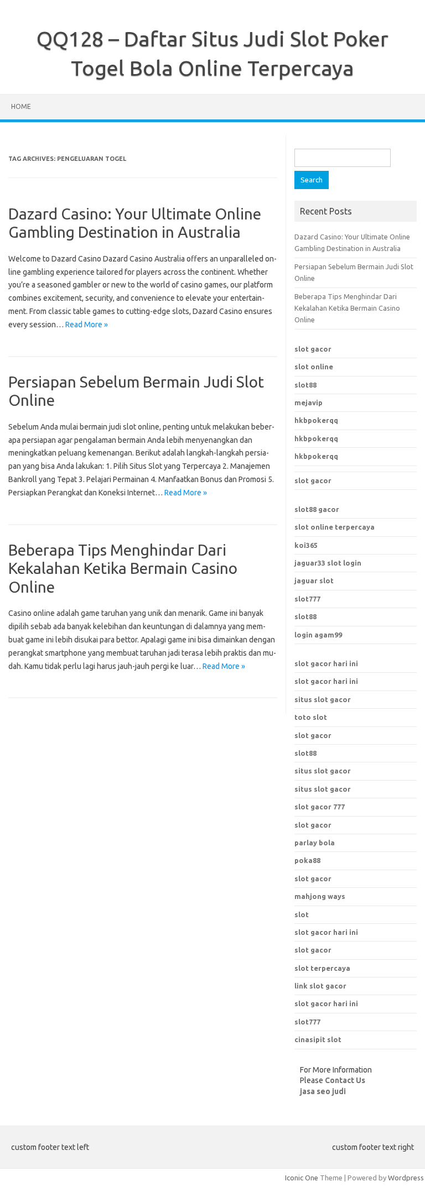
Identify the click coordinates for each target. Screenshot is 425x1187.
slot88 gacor (316, 509)
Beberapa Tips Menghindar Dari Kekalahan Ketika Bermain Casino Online (122, 568)
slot (301, 914)
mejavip (308, 402)
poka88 (307, 860)
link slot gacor (320, 986)
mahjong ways (319, 896)
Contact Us (345, 1080)
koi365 (306, 545)
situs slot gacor (322, 699)
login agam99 (318, 635)
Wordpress (406, 1177)
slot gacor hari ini (326, 663)
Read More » (86, 324)
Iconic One (301, 1177)
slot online (313, 366)
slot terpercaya (322, 968)
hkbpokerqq (316, 420)
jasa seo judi (323, 1091)
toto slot (310, 717)
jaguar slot (314, 580)
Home (21, 106)
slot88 (305, 385)
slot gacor (312, 349)
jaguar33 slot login (327, 563)
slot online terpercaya (334, 527)
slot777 (307, 599)
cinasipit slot (317, 1039)
